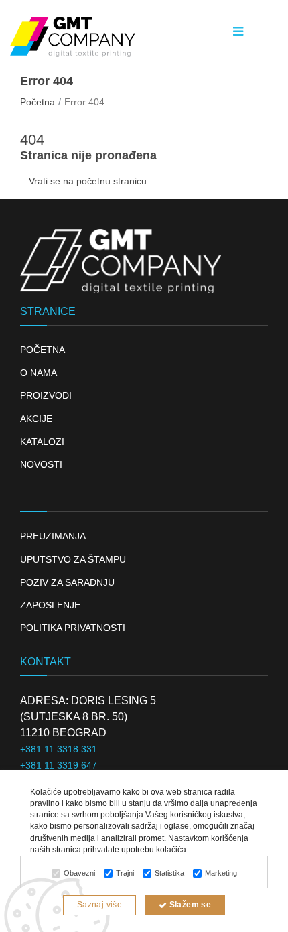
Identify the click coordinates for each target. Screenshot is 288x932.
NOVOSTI (41, 464)
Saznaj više (99, 904)
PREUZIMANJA (53, 536)
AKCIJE (36, 418)
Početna (37, 101)
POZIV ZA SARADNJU (67, 582)
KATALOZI (42, 441)
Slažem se (189, 904)
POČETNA (42, 349)
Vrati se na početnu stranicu (88, 181)
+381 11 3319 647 (58, 765)
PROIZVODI (46, 395)
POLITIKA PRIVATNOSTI (72, 627)
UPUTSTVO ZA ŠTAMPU (73, 559)
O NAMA (38, 372)
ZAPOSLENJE (50, 605)
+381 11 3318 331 (58, 749)
